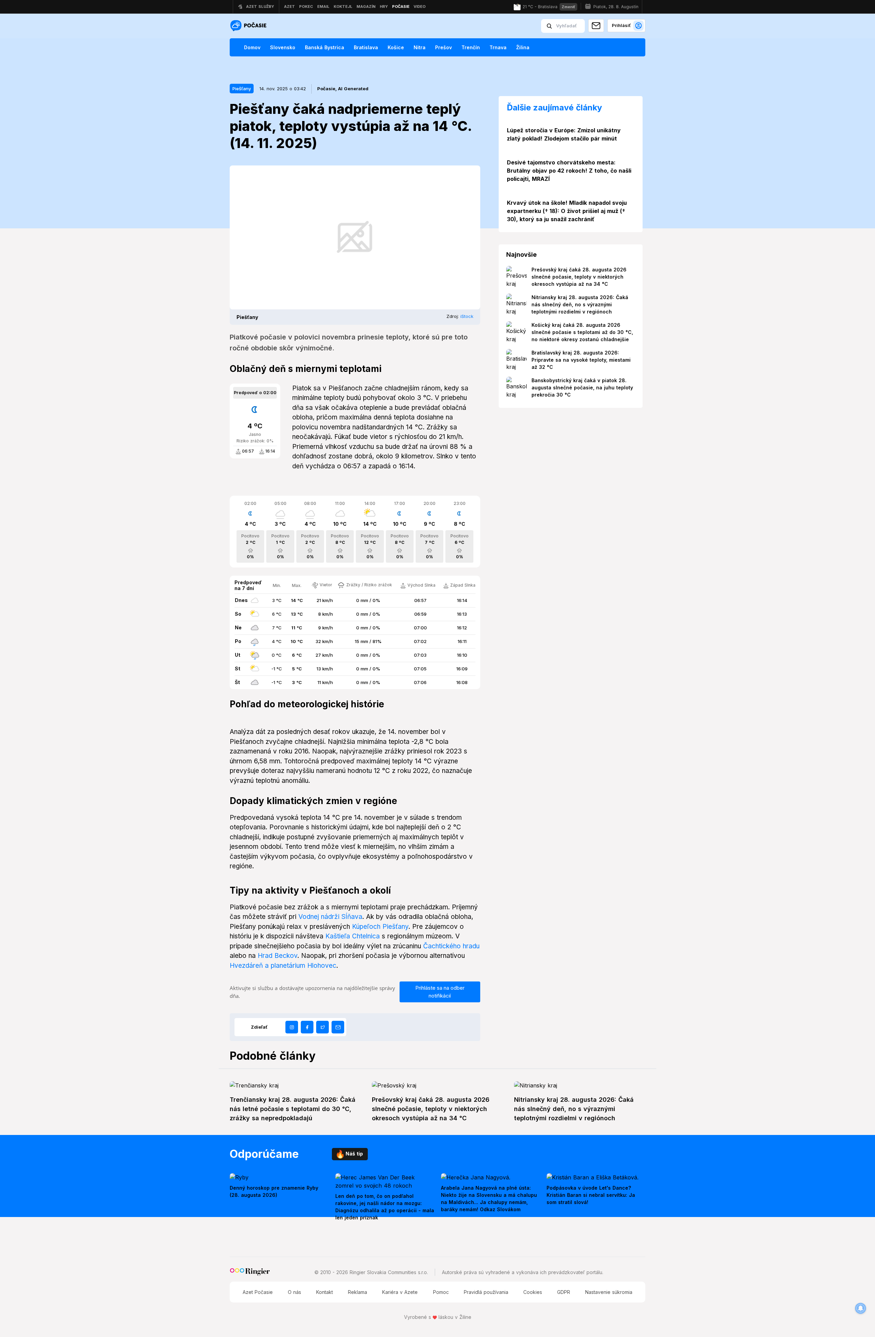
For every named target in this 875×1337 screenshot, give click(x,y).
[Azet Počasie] (249, 26)
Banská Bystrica (324, 47)
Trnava (498, 47)
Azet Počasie (258, 1292)
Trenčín (470, 47)
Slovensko (282, 47)
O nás (294, 1292)
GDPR (563, 1292)
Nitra (420, 47)
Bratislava (366, 47)
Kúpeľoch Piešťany (380, 927)
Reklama (357, 1292)
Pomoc (441, 1292)
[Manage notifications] (860, 1308)
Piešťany (241, 88)
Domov (252, 47)
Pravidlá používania (486, 1292)
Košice (396, 47)
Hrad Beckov (277, 956)
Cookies (532, 1292)
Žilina (522, 47)
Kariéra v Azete (400, 1292)
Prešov (443, 47)
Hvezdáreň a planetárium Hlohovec (283, 966)
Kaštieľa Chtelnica (352, 936)
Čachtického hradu (451, 946)
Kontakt (324, 1292)
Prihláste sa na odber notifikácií (440, 992)
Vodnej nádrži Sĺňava (330, 917)
